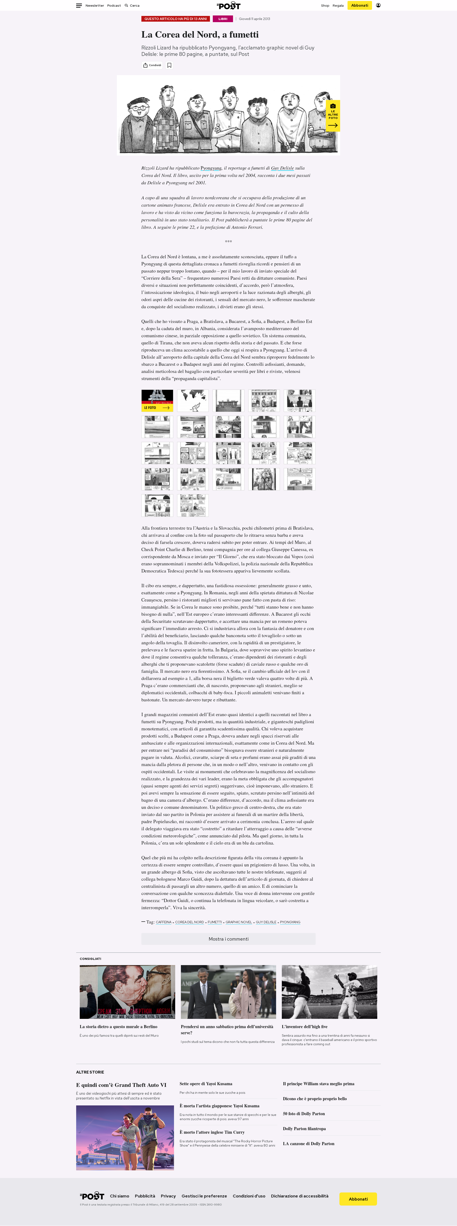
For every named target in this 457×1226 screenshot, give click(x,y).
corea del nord (189, 922)
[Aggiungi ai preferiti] (169, 65)
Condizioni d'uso (249, 1196)
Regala (338, 5)
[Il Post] (228, 5)
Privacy (168, 1196)
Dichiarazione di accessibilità (299, 1196)
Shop (325, 5)
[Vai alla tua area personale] (378, 5)
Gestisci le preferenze (204, 1196)
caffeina (163, 922)
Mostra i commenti (228, 939)
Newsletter (95, 5)
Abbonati (359, 5)
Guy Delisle (282, 168)
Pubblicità (145, 1196)
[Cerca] (126, 5)
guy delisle (266, 922)
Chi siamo (119, 1196)
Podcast (114, 5)
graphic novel (239, 922)
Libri (223, 19)
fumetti (215, 922)
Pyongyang (211, 168)
